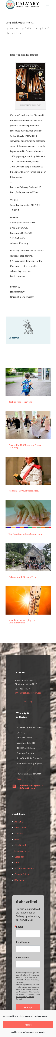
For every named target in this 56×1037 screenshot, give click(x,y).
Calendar (19, 856)
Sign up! (28, 1007)
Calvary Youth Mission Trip (22, 577)
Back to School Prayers (20, 401)
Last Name (22, 957)
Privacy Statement (30, 1032)
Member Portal (22, 851)
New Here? (20, 827)
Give (16, 862)
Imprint (42, 1032)
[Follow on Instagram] (31, 702)
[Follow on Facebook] (25, 702)
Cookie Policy (16, 1032)
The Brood (20, 845)
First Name (23, 942)
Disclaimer (20, 880)
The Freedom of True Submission (25, 534)
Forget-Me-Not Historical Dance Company (25, 446)
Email (19, 926)
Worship (18, 833)
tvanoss (13, 28)
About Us (19, 821)
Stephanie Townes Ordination (24, 490)
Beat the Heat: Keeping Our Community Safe (22, 621)
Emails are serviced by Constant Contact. (28, 996)
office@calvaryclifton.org (28, 692)
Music (17, 839)
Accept (28, 1024)
